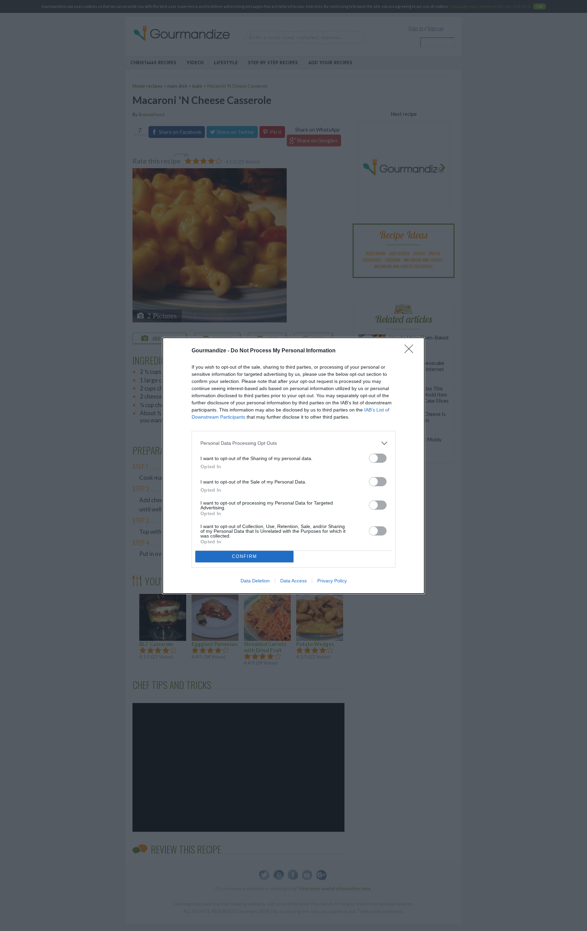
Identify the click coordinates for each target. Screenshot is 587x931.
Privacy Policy (332, 580)
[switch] (378, 458)
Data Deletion (255, 580)
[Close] (411, 351)
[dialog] (293, 466)
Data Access (293, 580)
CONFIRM (244, 556)
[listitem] (293, 443)
